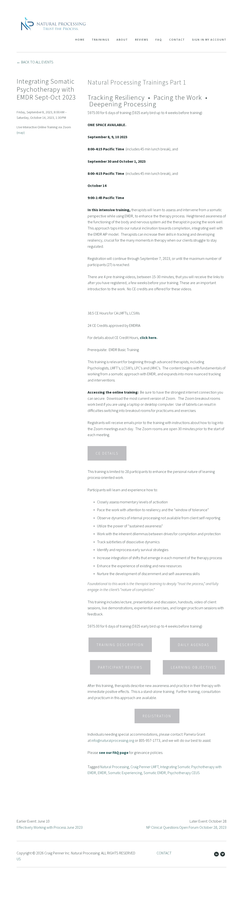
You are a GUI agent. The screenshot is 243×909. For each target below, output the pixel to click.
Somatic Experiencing (125, 772)
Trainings (100, 39)
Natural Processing (114, 766)
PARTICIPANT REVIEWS (120, 667)
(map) (21, 132)
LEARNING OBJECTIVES (194, 667)
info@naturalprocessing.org (112, 740)
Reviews (141, 39)
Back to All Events (37, 62)
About (122, 39)
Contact (177, 39)
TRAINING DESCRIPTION (120, 644)
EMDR (102, 772)
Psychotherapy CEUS (184, 772)
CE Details (107, 453)
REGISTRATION (157, 716)
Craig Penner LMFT (145, 766)
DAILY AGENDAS (193, 644)
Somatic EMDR (155, 772)
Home (80, 39)
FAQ (158, 39)
